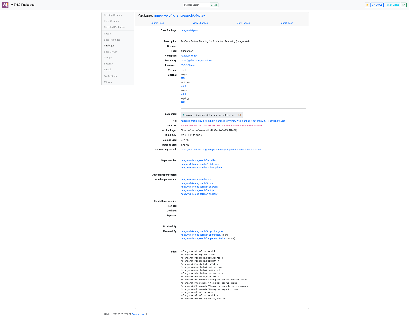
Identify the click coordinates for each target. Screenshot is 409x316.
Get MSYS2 (377, 5)
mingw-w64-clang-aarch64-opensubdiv (201, 234)
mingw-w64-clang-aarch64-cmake (198, 183)
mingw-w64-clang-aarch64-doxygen (199, 186)
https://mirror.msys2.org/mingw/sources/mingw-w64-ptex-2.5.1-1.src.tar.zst (221, 149)
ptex (183, 77)
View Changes (200, 23)
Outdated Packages (114, 27)
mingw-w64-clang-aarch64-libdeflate (200, 164)
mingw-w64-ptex (189, 30)
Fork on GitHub (392, 5)
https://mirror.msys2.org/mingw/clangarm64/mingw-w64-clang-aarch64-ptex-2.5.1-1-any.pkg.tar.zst (233, 120)
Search (214, 5)
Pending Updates (113, 15)
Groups (108, 57)
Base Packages (112, 39)
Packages (109, 45)
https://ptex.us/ (189, 55)
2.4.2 (183, 93)
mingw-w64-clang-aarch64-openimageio (202, 231)
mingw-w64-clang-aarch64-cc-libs (198, 160)
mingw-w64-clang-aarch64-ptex (179, 15)
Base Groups (111, 51)
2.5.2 (183, 85)
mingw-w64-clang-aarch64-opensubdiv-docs (204, 238)
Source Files (157, 23)
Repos (107, 33)
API (403, 5)
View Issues (243, 23)
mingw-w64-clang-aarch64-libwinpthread (202, 167)
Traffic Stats (110, 76)
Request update (139, 314)
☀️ (367, 5)
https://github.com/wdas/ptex (196, 60)
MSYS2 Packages (22, 5)
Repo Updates (111, 21)
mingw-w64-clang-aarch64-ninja (197, 190)
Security (108, 63)
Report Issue (286, 23)
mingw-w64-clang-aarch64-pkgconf (199, 193)
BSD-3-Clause (188, 65)
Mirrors (108, 82)
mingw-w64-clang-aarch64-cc (196, 179)
